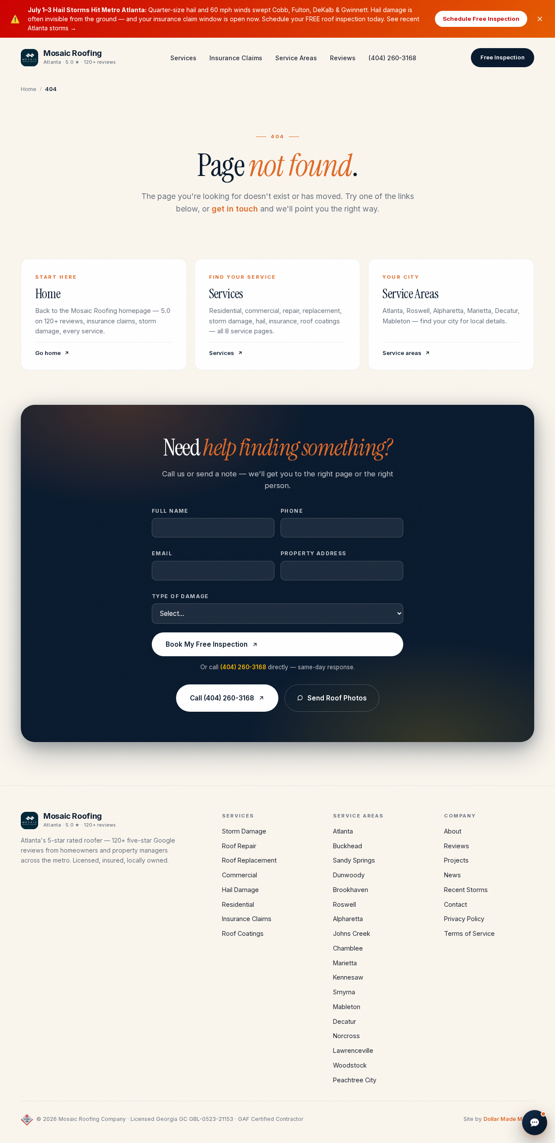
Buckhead (347, 846)
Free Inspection (502, 57)
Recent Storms (466, 889)
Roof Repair (239, 846)
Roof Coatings (243, 933)
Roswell (344, 904)
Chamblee (348, 948)
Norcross (346, 1035)
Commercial (239, 875)
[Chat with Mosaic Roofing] (534, 1122)
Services (183, 58)
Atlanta (343, 831)
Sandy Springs (354, 860)
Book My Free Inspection (207, 644)
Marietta (345, 963)
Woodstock (350, 1065)
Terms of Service (469, 933)
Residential (238, 904)
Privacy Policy (464, 918)
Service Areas (296, 58)
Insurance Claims (235, 58)
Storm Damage (244, 831)
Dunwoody (349, 875)
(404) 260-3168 (392, 58)
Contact (455, 904)
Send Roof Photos (337, 698)
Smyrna (344, 992)
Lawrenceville (353, 1050)
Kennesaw (348, 977)
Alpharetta (348, 918)
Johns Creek (351, 933)
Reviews (343, 58)
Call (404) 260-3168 (222, 698)
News (452, 875)
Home (28, 88)
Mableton (346, 1006)
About (452, 831)
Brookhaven (350, 889)
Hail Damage (240, 889)
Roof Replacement (249, 860)
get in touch (235, 208)
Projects (456, 860)
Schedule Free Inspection (481, 18)
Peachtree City (354, 1080)
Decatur (344, 1021)
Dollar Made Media (508, 1119)
